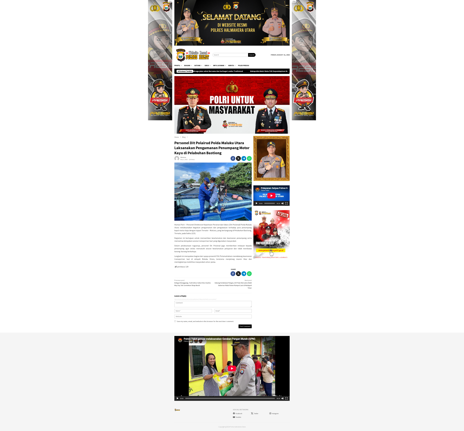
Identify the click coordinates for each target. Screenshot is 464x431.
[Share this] (233, 158)
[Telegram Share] (243, 158)
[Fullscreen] (286, 203)
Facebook (239, 414)
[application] (271, 195)
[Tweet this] (238, 158)
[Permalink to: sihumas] (176, 158)
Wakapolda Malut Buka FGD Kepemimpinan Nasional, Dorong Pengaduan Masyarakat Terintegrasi (236, 71)
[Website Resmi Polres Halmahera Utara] (193, 55)
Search (251, 55)
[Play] (256, 203)
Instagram (275, 414)
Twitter (256, 414)
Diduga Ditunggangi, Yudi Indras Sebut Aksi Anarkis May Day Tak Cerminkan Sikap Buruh (192, 282)
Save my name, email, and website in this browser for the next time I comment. (205, 321)
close (170, 1)
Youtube (238, 417)
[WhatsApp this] (249, 158)
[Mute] (282, 203)
